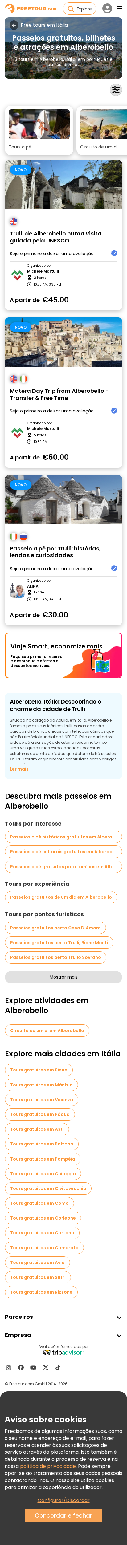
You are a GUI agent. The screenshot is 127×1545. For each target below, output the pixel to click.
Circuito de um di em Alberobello (47, 1030)
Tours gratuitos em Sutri (38, 1277)
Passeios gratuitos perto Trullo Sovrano (55, 957)
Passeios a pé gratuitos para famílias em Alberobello (66, 867)
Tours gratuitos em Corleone (43, 1218)
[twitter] (45, 1367)
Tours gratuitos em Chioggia (43, 1174)
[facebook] (21, 1367)
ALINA (33, 586)
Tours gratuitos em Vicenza (41, 1100)
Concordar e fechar (63, 1515)
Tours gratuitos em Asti (37, 1129)
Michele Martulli (43, 271)
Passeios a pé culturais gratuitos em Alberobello (65, 852)
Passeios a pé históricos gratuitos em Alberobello (66, 837)
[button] (39, 130)
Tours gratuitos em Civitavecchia (48, 1188)
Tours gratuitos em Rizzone (41, 1292)
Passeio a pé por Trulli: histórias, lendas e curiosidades (55, 552)
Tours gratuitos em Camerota (44, 1248)
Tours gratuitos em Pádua (40, 1114)
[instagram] (8, 1367)
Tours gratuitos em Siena (39, 1070)
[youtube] (33, 1367)
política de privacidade (48, 1466)
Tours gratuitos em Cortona (42, 1233)
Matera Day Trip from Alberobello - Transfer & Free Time (59, 394)
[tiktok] (58, 1367)
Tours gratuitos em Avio (37, 1262)
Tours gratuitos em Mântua (41, 1085)
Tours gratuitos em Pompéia (42, 1159)
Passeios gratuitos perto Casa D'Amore (55, 928)
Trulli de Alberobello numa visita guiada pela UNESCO (56, 237)
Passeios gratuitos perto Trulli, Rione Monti (59, 943)
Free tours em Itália (44, 25)
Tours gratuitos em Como (39, 1203)
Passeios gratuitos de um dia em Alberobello (61, 897)
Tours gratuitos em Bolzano (41, 1144)
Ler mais (19, 769)
